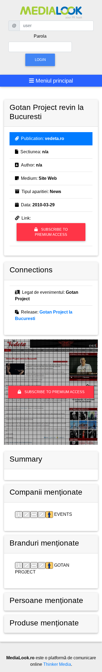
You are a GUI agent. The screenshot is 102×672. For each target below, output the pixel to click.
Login (40, 60)
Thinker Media (57, 664)
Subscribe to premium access (51, 232)
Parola (40, 36)
